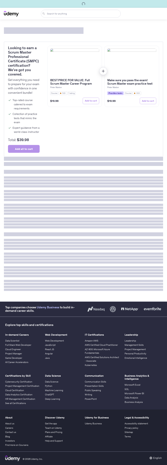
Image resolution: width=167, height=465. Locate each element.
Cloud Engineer (13, 349)
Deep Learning (52, 398)
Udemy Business (48, 307)
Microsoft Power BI (134, 393)
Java (47, 357)
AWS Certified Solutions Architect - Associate (102, 359)
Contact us (10, 432)
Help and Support (54, 440)
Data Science (51, 381)
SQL (127, 389)
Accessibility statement (136, 423)
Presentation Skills (94, 385)
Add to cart (91, 100)
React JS (49, 349)
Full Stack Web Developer (18, 344)
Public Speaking (93, 390)
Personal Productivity (135, 353)
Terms (128, 436)
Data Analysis (131, 397)
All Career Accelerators (16, 362)
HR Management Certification (20, 398)
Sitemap (129, 432)
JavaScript (50, 344)
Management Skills (134, 344)
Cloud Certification (14, 390)
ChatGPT (49, 394)
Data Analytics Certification (18, 394)
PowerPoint (91, 398)
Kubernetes (91, 365)
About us (9, 423)
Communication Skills (95, 381)
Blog (7, 436)
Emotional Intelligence (136, 357)
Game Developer (13, 357)
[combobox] (81, 13)
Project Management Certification (22, 385)
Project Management (135, 349)
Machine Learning (54, 390)
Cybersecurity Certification (18, 381)
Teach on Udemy (53, 427)
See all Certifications (15, 403)
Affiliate (49, 436)
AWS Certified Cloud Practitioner (101, 344)
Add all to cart (24, 148)
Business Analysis (134, 402)
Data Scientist (12, 340)
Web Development (54, 340)
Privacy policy (131, 427)
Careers (9, 427)
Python (48, 385)
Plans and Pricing (53, 432)
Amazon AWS (91, 340)
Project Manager (13, 353)
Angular (49, 353)
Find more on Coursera (16, 445)
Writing (88, 394)
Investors (10, 440)
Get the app (51, 423)
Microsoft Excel (132, 384)
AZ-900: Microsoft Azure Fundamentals (97, 351)
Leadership (130, 340)
